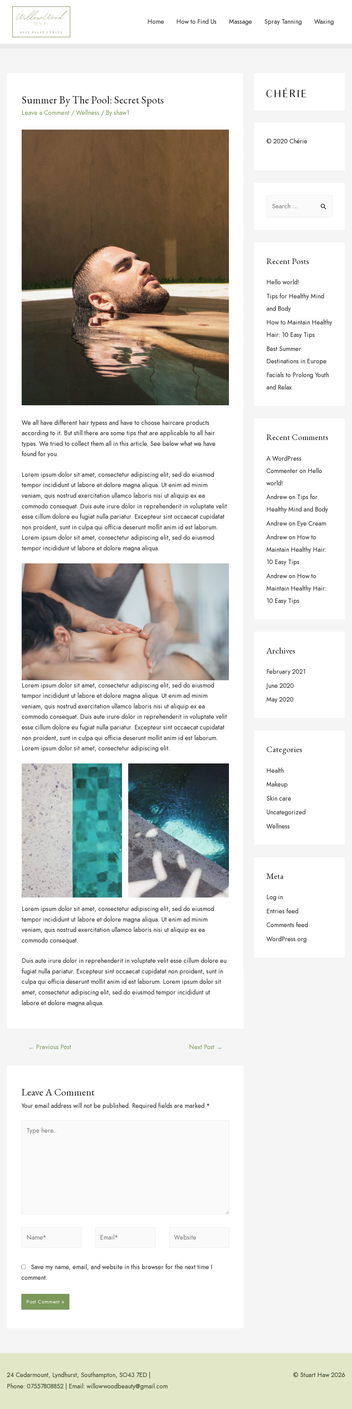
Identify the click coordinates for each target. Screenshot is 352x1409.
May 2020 (280, 699)
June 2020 (280, 685)
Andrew (276, 497)
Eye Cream (311, 523)
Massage (240, 21)
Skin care (278, 798)
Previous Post (49, 1047)
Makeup (277, 784)
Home (155, 21)
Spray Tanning (283, 21)
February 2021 (286, 671)
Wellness (87, 112)
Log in (274, 897)
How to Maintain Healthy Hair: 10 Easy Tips (296, 549)
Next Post (205, 1047)
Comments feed (287, 925)
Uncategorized (286, 812)
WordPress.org (286, 939)
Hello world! (282, 282)
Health (275, 770)
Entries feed (282, 911)
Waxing (324, 21)
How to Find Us (196, 21)
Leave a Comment (45, 112)
